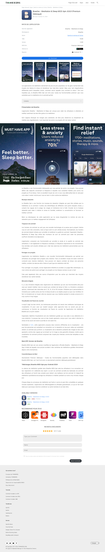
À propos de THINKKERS (12, 474)
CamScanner (9, 513)
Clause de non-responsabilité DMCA (15, 482)
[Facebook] (7, 543)
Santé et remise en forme (40, 7)
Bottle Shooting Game (11, 532)
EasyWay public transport (12, 535)
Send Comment (75, 461)
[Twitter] (10, 543)
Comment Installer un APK (12, 493)
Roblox (7, 515)
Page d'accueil (25, 7)
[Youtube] (13, 543)
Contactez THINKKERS (11, 477)
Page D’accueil (72, 2)
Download (52, 58)
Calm (31, 325)
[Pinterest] (16, 543)
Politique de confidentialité (12, 479)
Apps (81, 2)
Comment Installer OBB (11, 499)
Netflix (7, 510)
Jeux (86, 2)
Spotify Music (9, 524)
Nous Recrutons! (10, 485)
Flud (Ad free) (9, 527)
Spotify (7, 507)
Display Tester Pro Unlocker (13, 529)
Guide (92, 2)
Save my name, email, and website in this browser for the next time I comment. (45, 456)
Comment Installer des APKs (13, 496)
